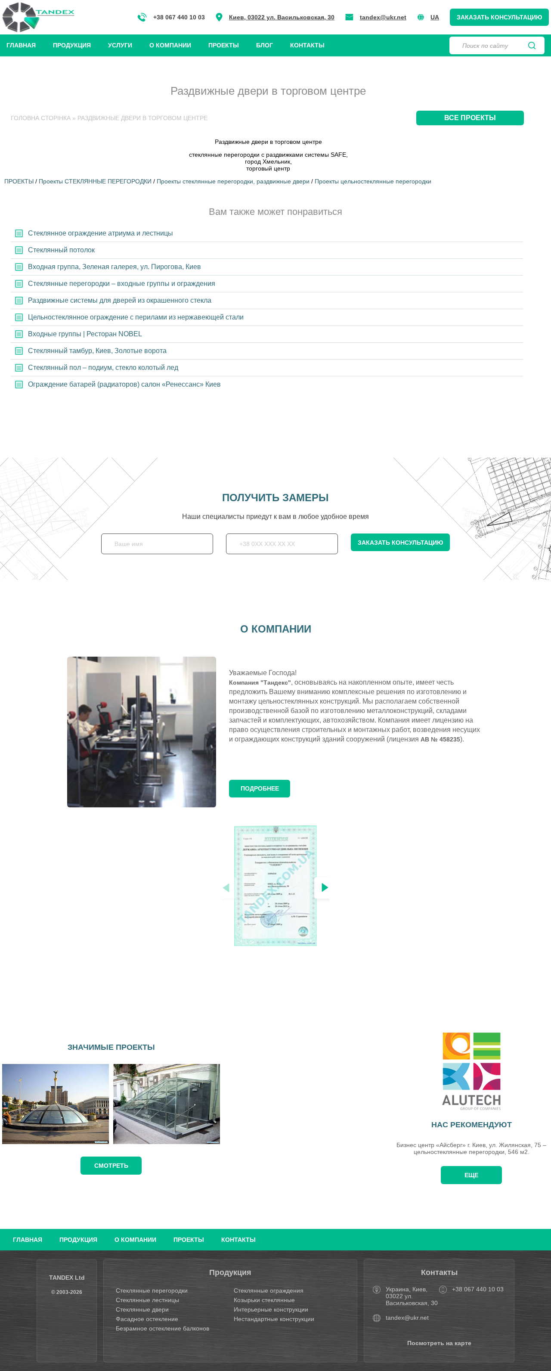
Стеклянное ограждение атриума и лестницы (100, 233)
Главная (21, 45)
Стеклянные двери (142, 1309)
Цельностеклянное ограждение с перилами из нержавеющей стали (136, 317)
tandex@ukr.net (383, 17)
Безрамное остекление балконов (162, 1328)
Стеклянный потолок (61, 250)
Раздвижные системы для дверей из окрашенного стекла (119, 300)
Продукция (72, 45)
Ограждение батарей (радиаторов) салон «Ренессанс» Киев (124, 384)
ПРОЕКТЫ (19, 181)
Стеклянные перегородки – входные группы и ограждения (121, 283)
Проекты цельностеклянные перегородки (373, 181)
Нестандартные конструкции (274, 1318)
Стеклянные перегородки (152, 1290)
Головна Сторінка (41, 118)
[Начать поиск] (532, 46)
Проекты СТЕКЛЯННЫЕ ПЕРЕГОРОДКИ (95, 181)
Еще (471, 1175)
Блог (264, 45)
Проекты (223, 45)
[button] (325, 888)
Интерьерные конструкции (271, 1309)
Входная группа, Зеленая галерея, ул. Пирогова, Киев (114, 266)
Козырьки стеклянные (264, 1300)
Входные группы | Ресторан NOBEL (85, 334)
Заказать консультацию (499, 17)
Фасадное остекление (147, 1318)
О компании (170, 45)
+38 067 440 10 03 (179, 17)
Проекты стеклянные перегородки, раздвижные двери (233, 181)
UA (434, 17)
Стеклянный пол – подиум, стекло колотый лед (103, 367)
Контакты (307, 45)
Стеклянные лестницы (147, 1300)
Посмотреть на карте (439, 1343)
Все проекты (470, 117)
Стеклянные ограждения (268, 1290)
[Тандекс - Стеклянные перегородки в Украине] (38, 17)
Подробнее (260, 788)
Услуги (120, 45)
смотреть (111, 1165)
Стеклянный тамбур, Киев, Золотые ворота (97, 350)
